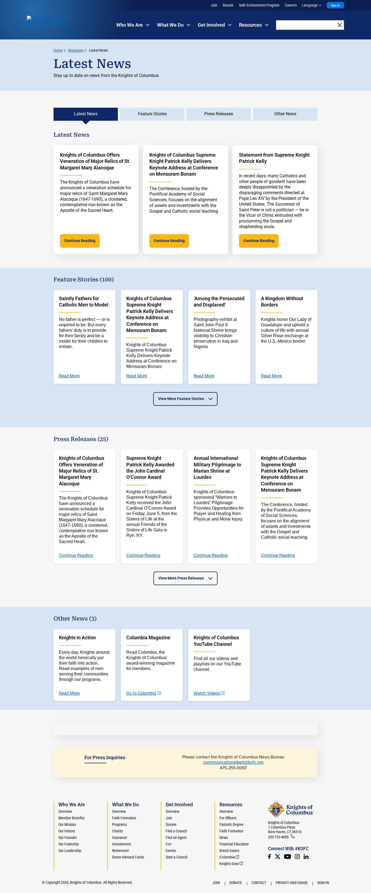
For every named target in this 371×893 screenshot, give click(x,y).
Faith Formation (124, 818)
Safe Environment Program (259, 5)
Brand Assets (229, 850)
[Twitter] (277, 856)
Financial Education (234, 844)
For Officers (227, 818)
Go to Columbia (141, 693)
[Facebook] (269, 856)
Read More (69, 693)
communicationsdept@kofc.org (233, 762)
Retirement (120, 850)
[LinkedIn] (306, 856)
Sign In (335, 5)
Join (214, 5)
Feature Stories (152, 113)
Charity (117, 831)
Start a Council (176, 857)
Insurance (119, 837)
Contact (258, 882)
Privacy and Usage (292, 882)
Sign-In (323, 882)
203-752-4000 (278, 837)
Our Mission (67, 824)
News (223, 837)
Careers (291, 5)
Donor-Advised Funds (128, 857)
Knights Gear (229, 863)
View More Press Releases (181, 578)
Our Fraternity (68, 844)
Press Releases (218, 113)
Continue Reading (79, 240)
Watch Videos (207, 693)
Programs (119, 824)
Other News (285, 113)
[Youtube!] (287, 856)
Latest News (98, 50)
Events (171, 850)
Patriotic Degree (231, 824)
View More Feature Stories (181, 398)
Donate (228, 5)
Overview (65, 811)
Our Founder (67, 837)
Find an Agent (176, 837)
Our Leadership (69, 850)
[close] (340, 25)
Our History (66, 831)
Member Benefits (71, 818)
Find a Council (176, 831)
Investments (121, 844)
